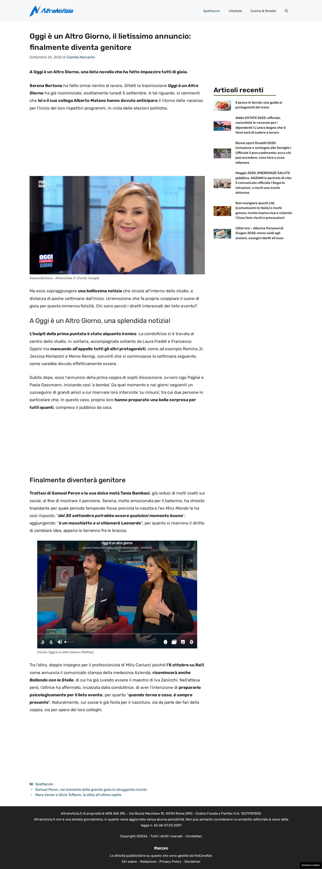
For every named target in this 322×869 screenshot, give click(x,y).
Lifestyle (235, 11)
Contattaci (194, 836)
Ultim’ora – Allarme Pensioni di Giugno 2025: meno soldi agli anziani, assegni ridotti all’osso (259, 233)
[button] (286, 10)
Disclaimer (192, 862)
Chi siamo (129, 862)
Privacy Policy (170, 862)
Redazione (148, 862)
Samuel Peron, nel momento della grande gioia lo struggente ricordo (91, 789)
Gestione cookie (311, 865)
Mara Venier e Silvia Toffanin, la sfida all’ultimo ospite (78, 795)
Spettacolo (211, 11)
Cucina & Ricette (263, 11)
